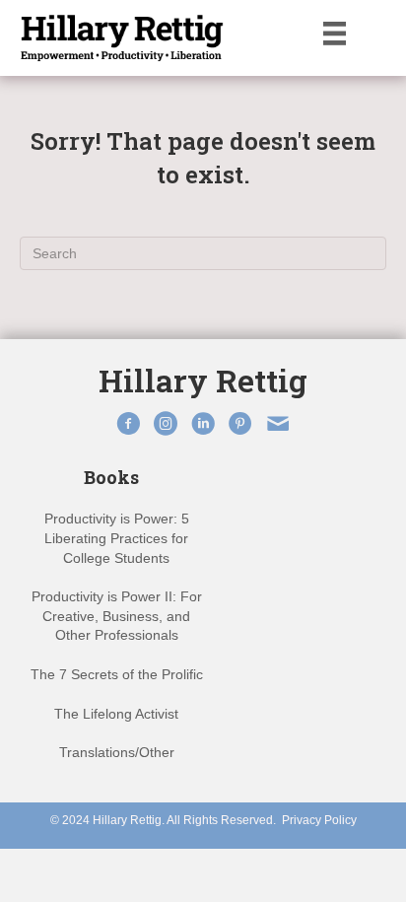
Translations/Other (116, 752)
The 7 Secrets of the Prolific (117, 674)
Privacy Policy (319, 820)
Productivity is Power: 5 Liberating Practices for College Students (116, 538)
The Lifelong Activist (116, 714)
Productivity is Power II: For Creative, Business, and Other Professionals (117, 616)
